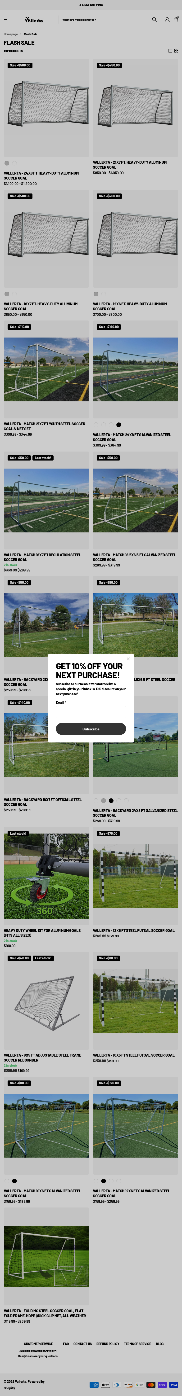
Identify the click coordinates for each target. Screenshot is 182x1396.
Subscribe (91, 728)
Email (61, 702)
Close (128, 659)
